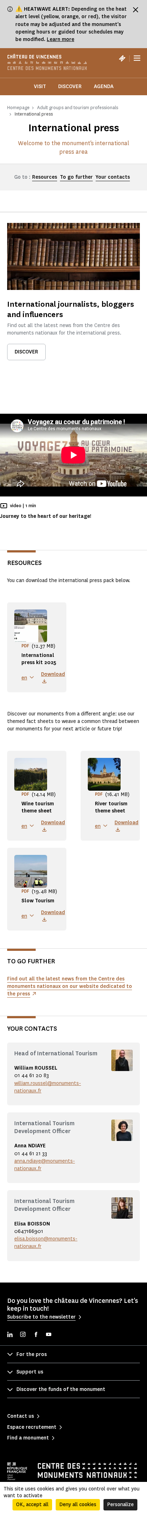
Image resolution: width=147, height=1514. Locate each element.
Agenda (103, 86)
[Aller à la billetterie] (122, 58)
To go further (76, 177)
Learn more (60, 39)
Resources (44, 177)
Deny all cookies (77, 1504)
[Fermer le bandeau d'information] (135, 9)
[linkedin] (10, 1335)
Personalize (120, 1504)
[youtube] (48, 1335)
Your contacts (113, 177)
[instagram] (23, 1335)
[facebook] (36, 1335)
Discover (70, 86)
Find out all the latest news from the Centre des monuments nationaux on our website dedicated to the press (69, 986)
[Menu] (137, 58)
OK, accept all (32, 1504)
